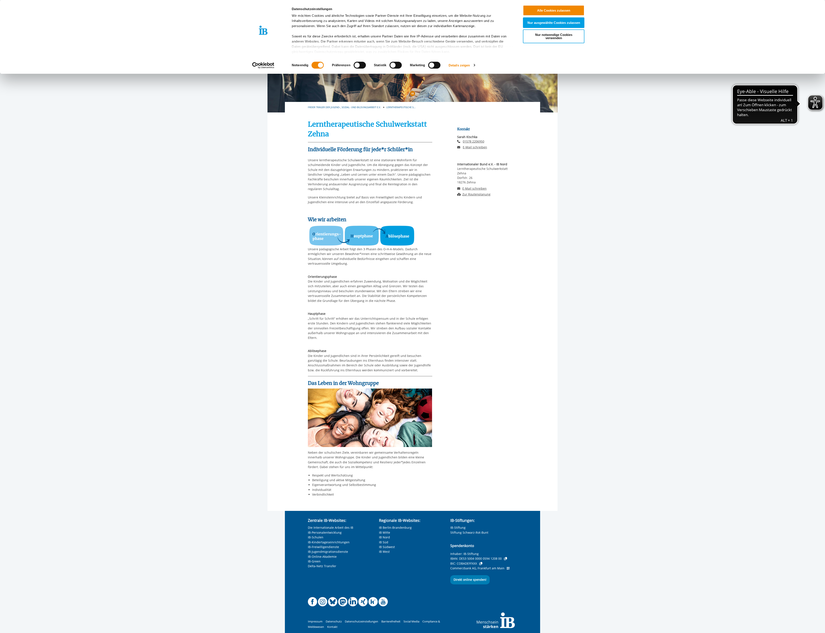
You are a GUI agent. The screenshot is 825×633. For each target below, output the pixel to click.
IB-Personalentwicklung (325, 532)
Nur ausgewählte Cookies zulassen (553, 23)
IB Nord (384, 537)
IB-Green (314, 561)
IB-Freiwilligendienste (323, 547)
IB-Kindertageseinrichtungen (329, 542)
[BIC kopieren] (480, 563)
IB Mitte (384, 532)
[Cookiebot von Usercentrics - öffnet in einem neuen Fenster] (263, 65)
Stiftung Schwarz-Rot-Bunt (469, 532)
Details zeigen (459, 65)
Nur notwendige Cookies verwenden (553, 36)
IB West (384, 552)
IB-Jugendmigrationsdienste (328, 552)
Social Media (411, 621)
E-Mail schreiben (475, 147)
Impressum (315, 621)
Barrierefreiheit (390, 621)
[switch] (360, 65)
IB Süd (383, 542)
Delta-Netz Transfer (322, 566)
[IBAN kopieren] (505, 558)
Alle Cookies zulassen (553, 10)
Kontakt (332, 627)
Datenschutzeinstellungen (361, 621)
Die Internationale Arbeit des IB (330, 527)
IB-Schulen (315, 537)
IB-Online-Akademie (322, 557)
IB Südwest (387, 547)
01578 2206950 (473, 141)
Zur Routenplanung (476, 194)
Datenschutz (334, 621)
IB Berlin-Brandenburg (395, 527)
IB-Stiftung (458, 527)
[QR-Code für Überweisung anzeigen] (508, 568)
